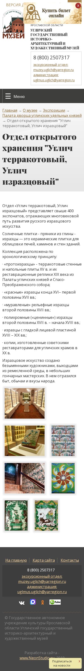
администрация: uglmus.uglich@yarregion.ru (42, 589)
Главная (9, 110)
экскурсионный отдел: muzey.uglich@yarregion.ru (42, 579)
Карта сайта (44, 560)
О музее (30, 110)
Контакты (70, 560)
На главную (16, 560)
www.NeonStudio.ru (37, 657)
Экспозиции (54, 110)
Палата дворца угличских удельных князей (42, 115)
